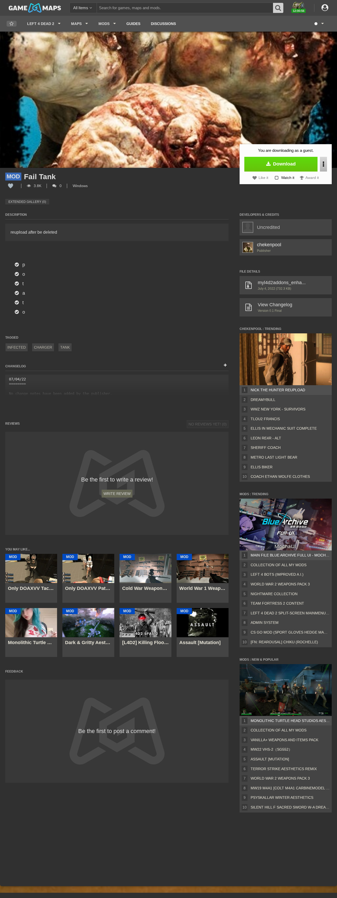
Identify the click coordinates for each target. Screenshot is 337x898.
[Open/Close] (225, 365)
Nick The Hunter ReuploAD (278, 390)
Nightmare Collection (274, 594)
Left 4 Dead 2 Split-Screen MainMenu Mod (290, 613)
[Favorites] (12, 24)
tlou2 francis (265, 419)
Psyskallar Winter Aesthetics (282, 797)
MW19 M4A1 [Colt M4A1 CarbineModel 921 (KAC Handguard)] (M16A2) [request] (290, 788)
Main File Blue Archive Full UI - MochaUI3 (290, 555)
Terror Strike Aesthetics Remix (284, 769)
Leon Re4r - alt (266, 438)
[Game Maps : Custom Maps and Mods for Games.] (35, 8)
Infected (16, 347)
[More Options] (323, 164)
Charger (43, 347)
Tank (65, 347)
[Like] (10, 186)
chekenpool (269, 244)
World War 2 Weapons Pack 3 (280, 584)
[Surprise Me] (318, 23)
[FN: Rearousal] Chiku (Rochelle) (284, 642)
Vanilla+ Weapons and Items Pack (284, 740)
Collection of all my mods (278, 565)
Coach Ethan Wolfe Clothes (280, 476)
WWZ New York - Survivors (278, 409)
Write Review (117, 493)
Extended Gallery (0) (27, 202)
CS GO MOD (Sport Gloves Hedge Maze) (290, 632)
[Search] (278, 8)
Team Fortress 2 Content (277, 603)
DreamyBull (263, 400)
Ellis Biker (261, 467)
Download (284, 164)
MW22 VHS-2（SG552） (271, 749)
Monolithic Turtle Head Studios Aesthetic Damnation (290, 721)
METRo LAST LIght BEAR (274, 457)
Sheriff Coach (266, 447)
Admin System (265, 622)
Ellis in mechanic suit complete (284, 428)
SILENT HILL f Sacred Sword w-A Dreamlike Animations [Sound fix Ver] (290, 807)
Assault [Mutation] (270, 759)
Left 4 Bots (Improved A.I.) (277, 574)
